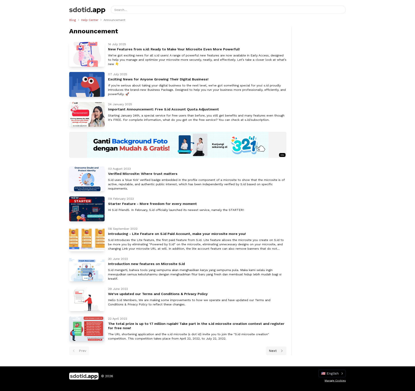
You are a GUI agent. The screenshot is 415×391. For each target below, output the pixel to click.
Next (273, 351)
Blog (72, 20)
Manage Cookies (335, 380)
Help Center (89, 20)
